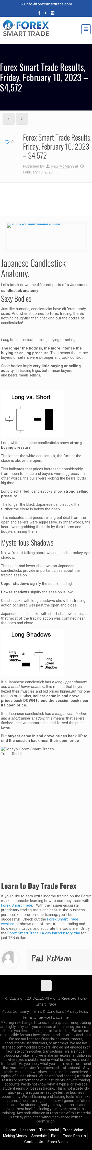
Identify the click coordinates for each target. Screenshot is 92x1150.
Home (11, 1130)
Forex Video (58, 1141)
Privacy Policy (77, 1011)
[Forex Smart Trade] (46, 30)
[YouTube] (46, 13)
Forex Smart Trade (16, 905)
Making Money (15, 1136)
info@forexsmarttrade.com (49, 4)
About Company (15, 1011)
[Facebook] (39, 13)
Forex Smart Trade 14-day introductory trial (43, 933)
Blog (55, 1136)
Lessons (27, 1130)
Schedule (39, 1136)
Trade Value (73, 1130)
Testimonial (49, 1130)
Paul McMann (62, 166)
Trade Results (74, 1136)
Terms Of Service (36, 1017)
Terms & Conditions (48, 1011)
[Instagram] (52, 13)
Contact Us (33, 1141)
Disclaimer (61, 1017)
